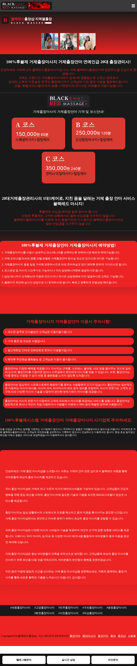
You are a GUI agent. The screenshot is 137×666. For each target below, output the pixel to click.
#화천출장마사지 (44, 613)
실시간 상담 (68, 659)
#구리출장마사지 (93, 607)
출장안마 (75, 636)
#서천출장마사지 (68, 613)
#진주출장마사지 (68, 607)
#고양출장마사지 (44, 607)
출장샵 (122, 636)
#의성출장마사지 (93, 613)
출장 (113, 636)
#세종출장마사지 (20, 607)
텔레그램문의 (23, 659)
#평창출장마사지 (117, 607)
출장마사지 (89, 636)
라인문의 (113, 659)
